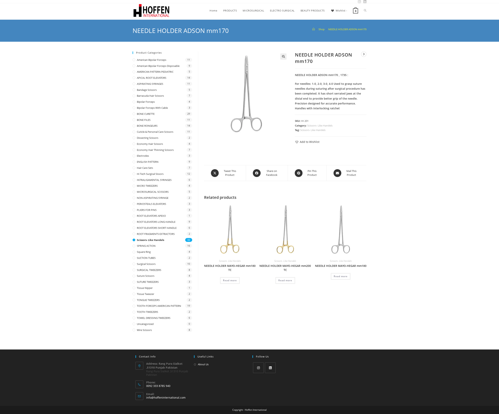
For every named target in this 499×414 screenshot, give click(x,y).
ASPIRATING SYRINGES (150, 84)
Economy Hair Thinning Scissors (155, 150)
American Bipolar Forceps (151, 60)
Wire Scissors (144, 330)
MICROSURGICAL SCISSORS (153, 192)
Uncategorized (145, 324)
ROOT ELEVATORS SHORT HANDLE (157, 228)
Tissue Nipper (145, 288)
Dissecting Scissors (147, 138)
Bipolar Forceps (146, 102)
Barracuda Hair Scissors (150, 95)
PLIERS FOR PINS (147, 210)
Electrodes (143, 155)
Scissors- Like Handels (320, 125)
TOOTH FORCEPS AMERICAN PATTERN (159, 306)
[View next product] (363, 54)
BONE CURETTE (146, 114)
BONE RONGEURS (147, 125)
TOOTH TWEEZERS (147, 312)
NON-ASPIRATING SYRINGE (152, 198)
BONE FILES (143, 120)
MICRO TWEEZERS (147, 186)
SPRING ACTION (146, 246)
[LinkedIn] (270, 367)
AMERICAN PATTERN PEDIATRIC (155, 71)
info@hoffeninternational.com (166, 397)
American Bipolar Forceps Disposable (158, 66)
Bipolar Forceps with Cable (152, 108)
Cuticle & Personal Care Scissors (155, 132)
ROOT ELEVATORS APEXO (151, 216)
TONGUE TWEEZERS (148, 300)
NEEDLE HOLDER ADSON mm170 (347, 29)
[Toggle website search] (365, 10)
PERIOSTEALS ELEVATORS (151, 204)
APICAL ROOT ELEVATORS (151, 78)
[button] (283, 56)
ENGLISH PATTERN (147, 162)
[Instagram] (258, 367)
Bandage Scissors (147, 90)
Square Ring (144, 252)
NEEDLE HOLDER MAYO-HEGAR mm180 (340, 266)
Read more (230, 280)
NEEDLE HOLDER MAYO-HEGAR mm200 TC (285, 268)
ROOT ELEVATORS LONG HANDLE (156, 222)
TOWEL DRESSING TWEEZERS (153, 318)
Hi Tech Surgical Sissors (150, 174)
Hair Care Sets (145, 168)
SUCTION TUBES (146, 258)
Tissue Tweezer (145, 294)
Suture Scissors (145, 276)
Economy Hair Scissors (150, 144)
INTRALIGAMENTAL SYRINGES (154, 180)
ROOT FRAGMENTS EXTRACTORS (156, 234)
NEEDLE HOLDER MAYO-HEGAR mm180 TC (230, 268)
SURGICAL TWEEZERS (149, 270)
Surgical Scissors (146, 264)
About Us (203, 364)
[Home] (313, 29)
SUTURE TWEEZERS (148, 282)
